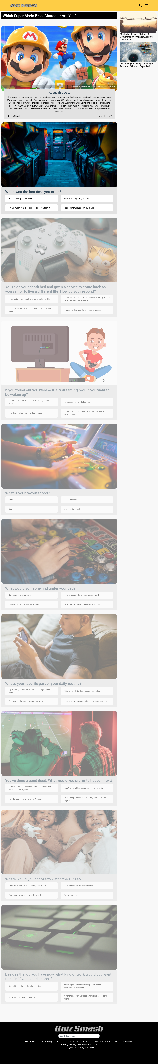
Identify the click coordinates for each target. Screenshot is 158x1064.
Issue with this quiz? (105, 116)
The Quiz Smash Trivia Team (105, 1041)
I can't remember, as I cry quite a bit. (79, 208)
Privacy (60, 1041)
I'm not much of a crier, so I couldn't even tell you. (30, 208)
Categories (128, 1041)
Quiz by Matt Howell (13, 116)
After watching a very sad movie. (78, 198)
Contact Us (73, 1041)
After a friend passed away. (20, 198)
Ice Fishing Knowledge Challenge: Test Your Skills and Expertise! (136, 65)
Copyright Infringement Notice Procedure (79, 1044)
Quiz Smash (30, 1041)
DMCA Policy (46, 1041)
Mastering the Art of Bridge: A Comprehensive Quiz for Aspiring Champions (136, 37)
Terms (85, 1041)
